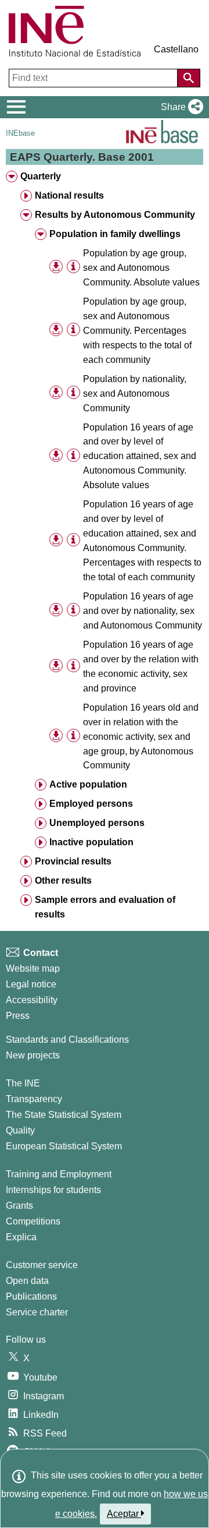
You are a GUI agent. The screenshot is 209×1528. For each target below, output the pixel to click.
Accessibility (31, 1000)
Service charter (37, 1312)
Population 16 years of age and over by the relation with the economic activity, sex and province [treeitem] (141, 666)
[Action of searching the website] (188, 78)
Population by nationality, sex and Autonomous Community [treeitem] (134, 393)
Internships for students (53, 1190)
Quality (20, 1130)
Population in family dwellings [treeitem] (115, 234)
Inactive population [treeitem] (91, 842)
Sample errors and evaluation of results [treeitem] (105, 907)
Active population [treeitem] (88, 784)
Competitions (33, 1221)
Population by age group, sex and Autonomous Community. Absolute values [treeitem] (141, 267)
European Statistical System (64, 1146)
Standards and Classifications (67, 1039)
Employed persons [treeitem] (91, 804)
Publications (31, 1296)
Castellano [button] (176, 49)
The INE (23, 1083)
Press (18, 1016)
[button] (179, 107)
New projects (33, 1055)
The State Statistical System (63, 1115)
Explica (21, 1237)
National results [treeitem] (69, 195)
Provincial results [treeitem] (73, 861)
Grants (19, 1206)
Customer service (42, 1265)
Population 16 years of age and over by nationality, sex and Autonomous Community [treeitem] (142, 610)
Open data (27, 1281)
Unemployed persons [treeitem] (97, 823)
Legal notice (31, 984)
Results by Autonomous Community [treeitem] (115, 215)
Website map (33, 968)
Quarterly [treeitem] (40, 176)
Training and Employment (58, 1174)
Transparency (34, 1099)
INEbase (20, 133)
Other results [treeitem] (63, 880)
